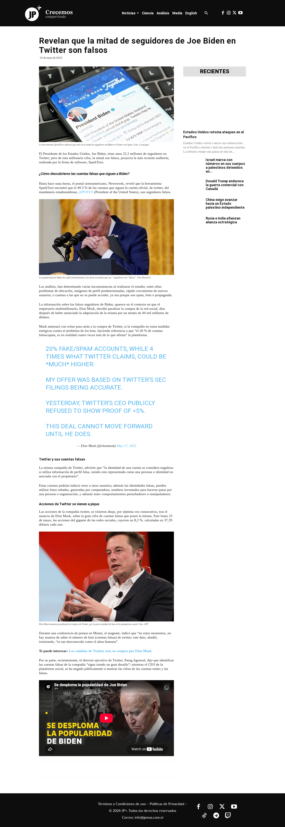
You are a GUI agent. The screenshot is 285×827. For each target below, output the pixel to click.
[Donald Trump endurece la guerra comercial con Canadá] (193, 186)
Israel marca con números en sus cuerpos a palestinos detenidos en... (225, 165)
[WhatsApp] (98, 769)
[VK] (107, 769)
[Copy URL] (125, 769)
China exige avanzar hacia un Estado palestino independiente (225, 203)
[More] (134, 769)
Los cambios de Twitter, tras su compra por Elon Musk (110, 651)
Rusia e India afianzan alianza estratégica (223, 220)
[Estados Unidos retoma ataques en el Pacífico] (214, 104)
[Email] (116, 769)
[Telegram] (89, 769)
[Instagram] (228, 13)
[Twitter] (234, 13)
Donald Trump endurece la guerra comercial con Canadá (225, 185)
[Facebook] (222, 13)
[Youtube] (240, 13)
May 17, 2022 (126, 446)
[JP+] (49, 13)
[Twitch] (228, 816)
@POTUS (86, 192)
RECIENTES (214, 71)
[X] (80, 769)
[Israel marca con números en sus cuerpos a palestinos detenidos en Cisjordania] (193, 164)
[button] (206, 13)
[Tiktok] (204, 816)
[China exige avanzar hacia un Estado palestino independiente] (193, 204)
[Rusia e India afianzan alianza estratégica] (193, 223)
